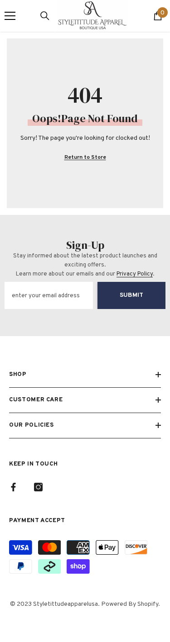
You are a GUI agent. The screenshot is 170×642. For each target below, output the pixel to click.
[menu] (10, 15)
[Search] (44, 15)
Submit (131, 295)
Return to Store (85, 157)
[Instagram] (38, 487)
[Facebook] (13, 487)
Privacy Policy (135, 274)
